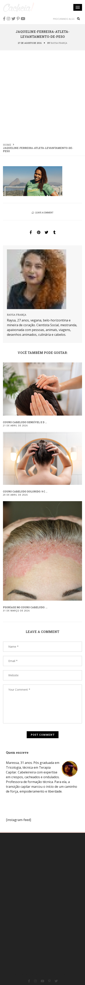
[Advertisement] (42, 95)
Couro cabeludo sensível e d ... (25, 422)
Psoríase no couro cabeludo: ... (25, 607)
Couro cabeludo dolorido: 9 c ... (25, 491)
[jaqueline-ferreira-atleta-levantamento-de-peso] (31, 232)
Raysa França (59, 42)
